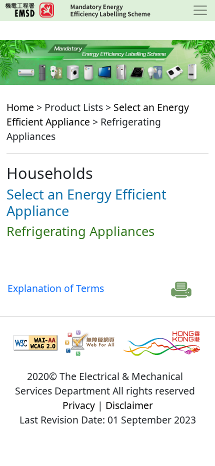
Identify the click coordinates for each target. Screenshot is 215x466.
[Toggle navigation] (200, 10)
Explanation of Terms (56, 288)
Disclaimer (129, 405)
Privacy (78, 405)
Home (20, 107)
